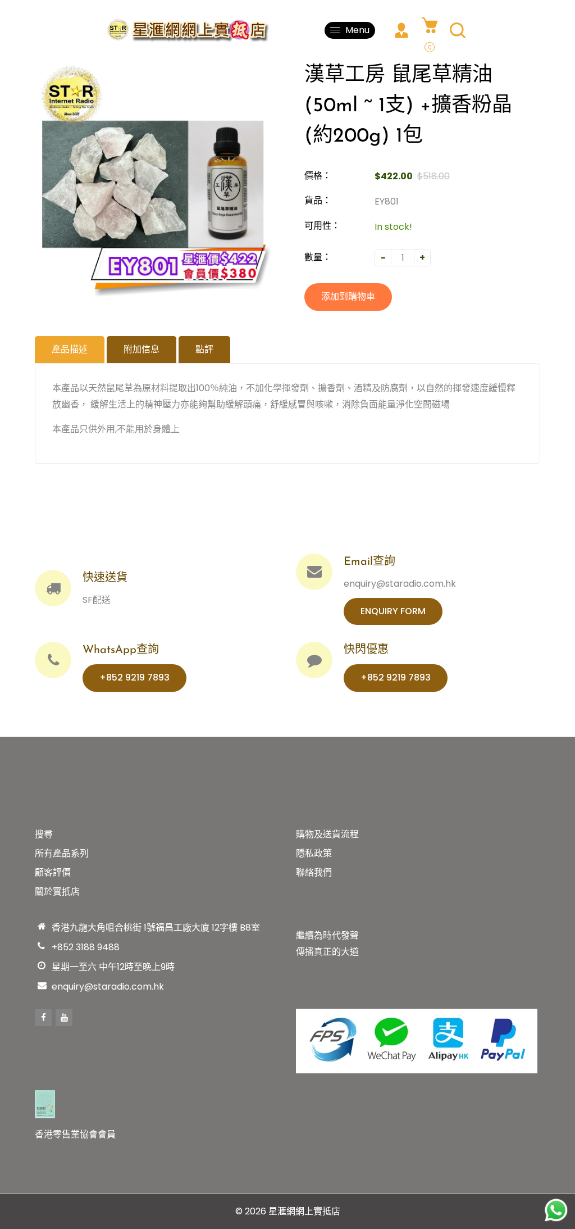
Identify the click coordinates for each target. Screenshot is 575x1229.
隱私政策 (314, 853)
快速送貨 (105, 578)
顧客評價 (53, 872)
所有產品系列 (62, 853)
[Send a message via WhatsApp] (556, 1210)
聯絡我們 (314, 872)
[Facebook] (43, 1017)
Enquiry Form (393, 611)
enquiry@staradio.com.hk (108, 986)
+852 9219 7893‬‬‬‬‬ (134, 677)
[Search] (458, 30)
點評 (204, 349)
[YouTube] (64, 1017)
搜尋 (44, 834)
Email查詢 (369, 562)
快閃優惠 (366, 650)
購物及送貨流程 (327, 834)
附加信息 (141, 349)
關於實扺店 (57, 891)
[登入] (401, 30)
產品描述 (70, 349)
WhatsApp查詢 (121, 650)
